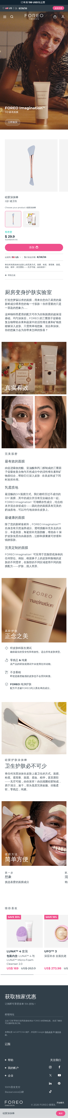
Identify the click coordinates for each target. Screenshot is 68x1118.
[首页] (34, 17)
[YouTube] (59, 1075)
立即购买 (12, 122)
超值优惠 (58, 8)
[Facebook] (59, 1067)
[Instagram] (50, 1067)
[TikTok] (50, 1091)
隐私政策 (49, 1032)
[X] (50, 1075)
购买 (61, 1113)
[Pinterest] (59, 1083)
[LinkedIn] (50, 1083)
